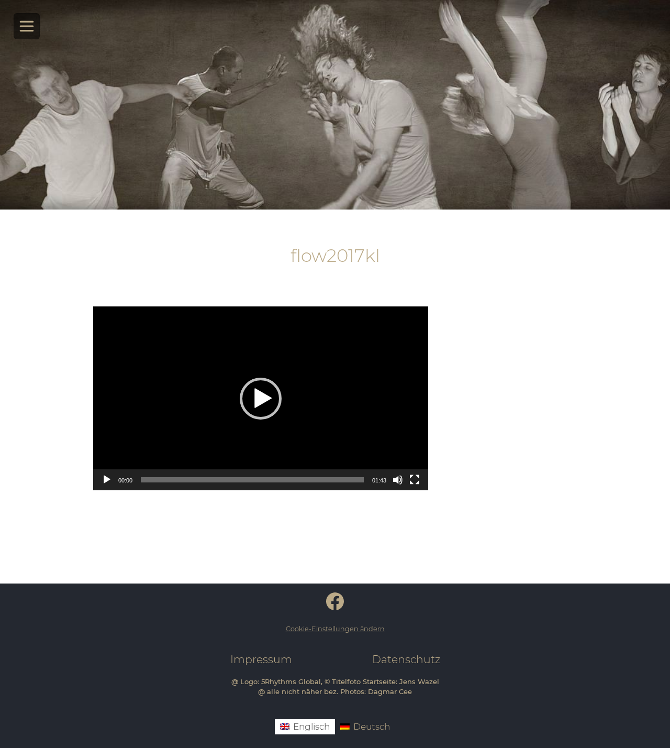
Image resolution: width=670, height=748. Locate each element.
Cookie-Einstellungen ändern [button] (335, 629)
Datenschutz (406, 659)
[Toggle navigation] (27, 26)
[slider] (252, 479)
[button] (261, 399)
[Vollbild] (414, 480)
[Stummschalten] (398, 480)
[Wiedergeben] (107, 480)
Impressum (261, 659)
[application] (260, 398)
